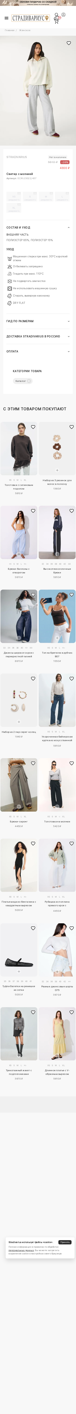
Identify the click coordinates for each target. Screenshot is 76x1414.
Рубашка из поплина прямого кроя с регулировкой (57, 904)
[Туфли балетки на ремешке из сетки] (18, 950)
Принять (65, 1242)
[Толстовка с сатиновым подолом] (18, 448)
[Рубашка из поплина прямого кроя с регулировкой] (57, 865)
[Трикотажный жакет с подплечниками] (18, 1034)
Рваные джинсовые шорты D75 (57, 988)
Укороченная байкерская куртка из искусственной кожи (57, 739)
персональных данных (21, 1250)
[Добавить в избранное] (33, 427)
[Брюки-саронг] (18, 785)
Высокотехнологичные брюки (57, 570)
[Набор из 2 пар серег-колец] (18, 700)
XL (14, 209)
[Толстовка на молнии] (57, 785)
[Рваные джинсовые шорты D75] (57, 950)
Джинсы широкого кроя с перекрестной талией (19, 654)
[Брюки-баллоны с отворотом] (18, 532)
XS (14, 198)
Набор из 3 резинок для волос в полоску (57, 482)
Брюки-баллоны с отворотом (19, 570)
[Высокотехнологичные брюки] (57, 532)
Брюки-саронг (19, 821)
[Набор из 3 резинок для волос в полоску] (57, 448)
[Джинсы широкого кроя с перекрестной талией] (18, 616)
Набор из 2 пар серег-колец (19, 732)
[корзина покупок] (56, 21)
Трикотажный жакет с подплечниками (19, 1072)
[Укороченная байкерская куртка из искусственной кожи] (57, 700)
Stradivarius (16, 157)
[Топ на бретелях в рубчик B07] (57, 616)
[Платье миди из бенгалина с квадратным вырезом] (18, 865)
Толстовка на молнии (57, 821)
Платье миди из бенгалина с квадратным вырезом (19, 903)
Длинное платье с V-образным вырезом (57, 1072)
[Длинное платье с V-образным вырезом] (57, 1034)
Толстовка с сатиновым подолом (19, 487)
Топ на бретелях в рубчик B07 (57, 654)
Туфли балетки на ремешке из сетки (18, 988)
